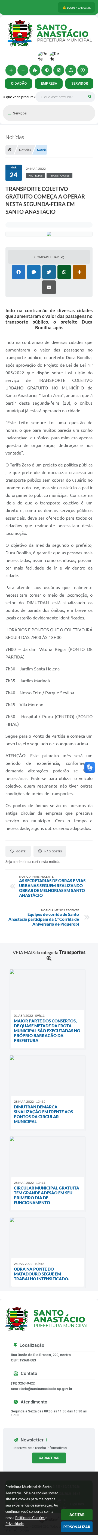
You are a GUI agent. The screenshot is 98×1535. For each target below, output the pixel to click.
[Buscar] (89, 96)
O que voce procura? (19, 97)
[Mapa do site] (70, 70)
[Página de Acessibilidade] (82, 70)
